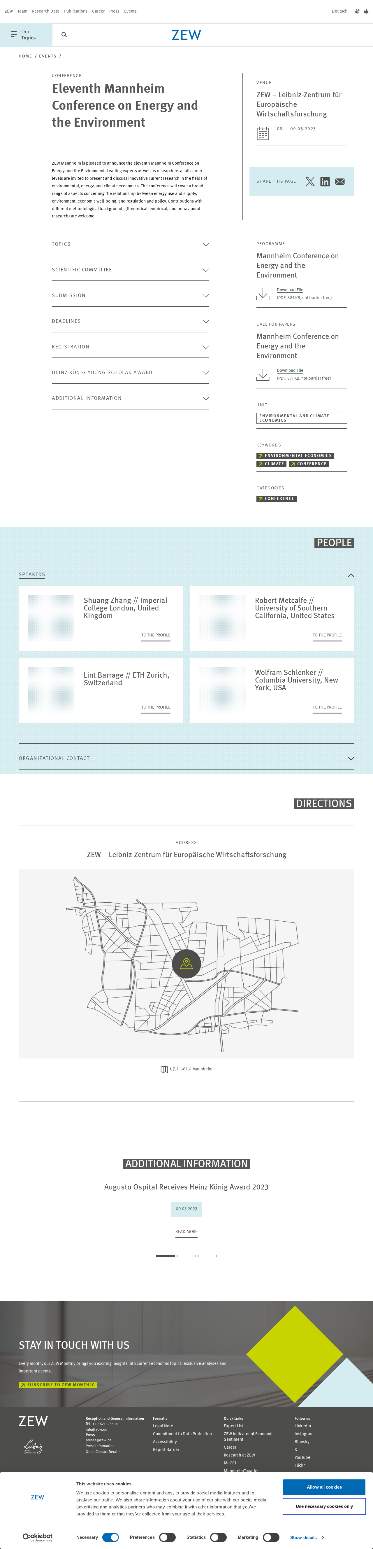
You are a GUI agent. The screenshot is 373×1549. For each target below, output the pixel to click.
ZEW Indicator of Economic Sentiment (248, 1437)
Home (25, 56)
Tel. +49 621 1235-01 (102, 1424)
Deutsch (340, 11)
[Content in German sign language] (357, 11)
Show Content (186, 926)
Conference (312, 464)
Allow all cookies (324, 1487)
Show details (303, 1537)
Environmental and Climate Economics (294, 418)
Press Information (100, 1446)
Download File (290, 290)
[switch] (167, 1537)
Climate (274, 464)
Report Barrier (166, 1450)
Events (130, 11)
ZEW (9, 11)
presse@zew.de (99, 1440)
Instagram (304, 1434)
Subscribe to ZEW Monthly (60, 1385)
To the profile (155, 635)
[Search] (64, 35)
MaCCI (230, 1463)
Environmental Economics (298, 456)
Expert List (234, 1426)
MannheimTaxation (242, 1471)
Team (22, 11)
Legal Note (163, 1426)
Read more (186, 1232)
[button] (165, 1256)
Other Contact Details (103, 1452)
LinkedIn (303, 1426)
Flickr (300, 1465)
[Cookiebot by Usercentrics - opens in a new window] (37, 1537)
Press (114, 11)
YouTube (302, 1458)
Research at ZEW (239, 1455)
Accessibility (165, 1442)
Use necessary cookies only (324, 1506)
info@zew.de (96, 1430)
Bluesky (302, 1442)
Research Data (45, 11)
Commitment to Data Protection (182, 1434)
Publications (75, 11)
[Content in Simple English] (366, 11)
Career (98, 11)
